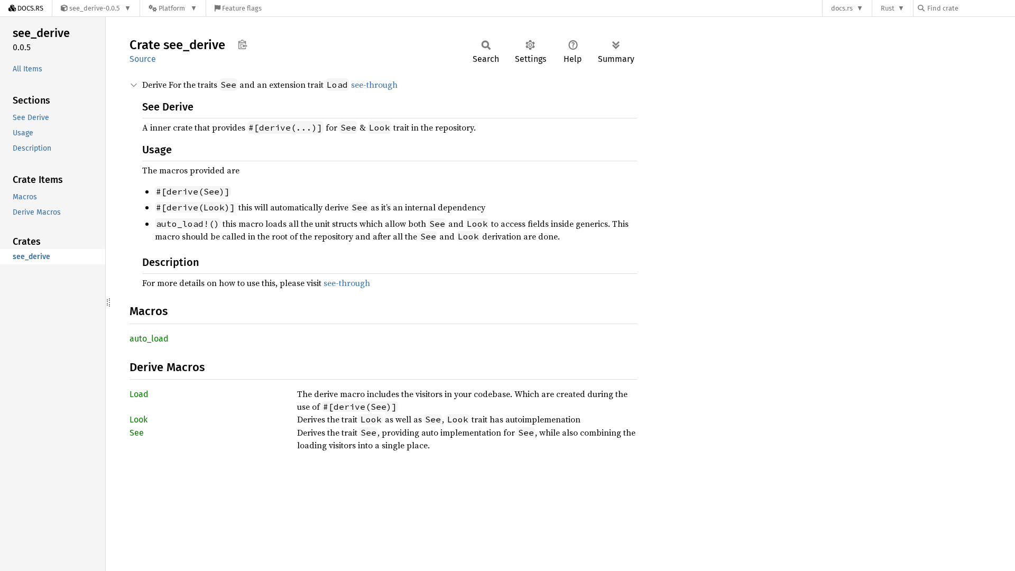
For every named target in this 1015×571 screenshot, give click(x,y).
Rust (887, 8)
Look (138, 420)
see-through (374, 84)
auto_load (149, 339)
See (137, 433)
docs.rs (842, 8)
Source (143, 59)
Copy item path (242, 44)
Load (139, 394)
